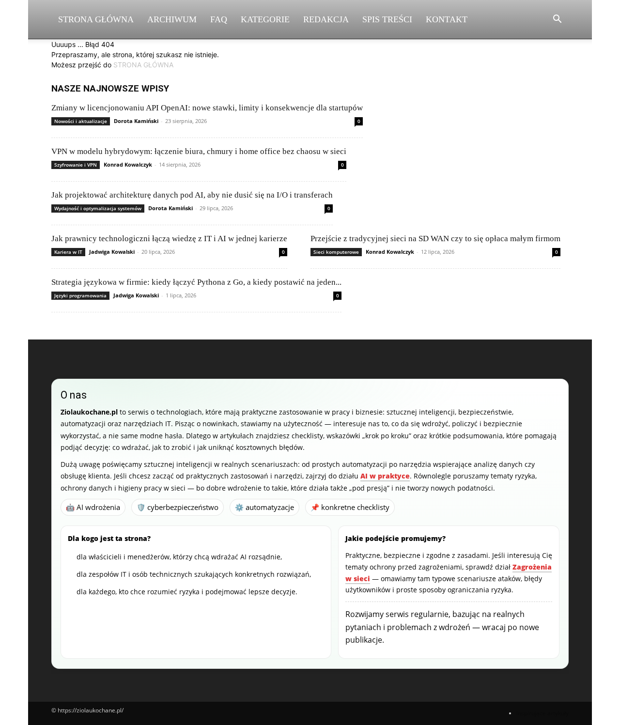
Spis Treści (387, 19)
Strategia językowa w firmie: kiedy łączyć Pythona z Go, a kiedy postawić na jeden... (196, 282)
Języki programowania (80, 295)
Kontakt (446, 19)
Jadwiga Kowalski (112, 251)
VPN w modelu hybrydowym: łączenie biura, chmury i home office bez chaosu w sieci (198, 151)
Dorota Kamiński (136, 120)
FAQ (218, 19)
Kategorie (265, 19)
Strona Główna (96, 19)
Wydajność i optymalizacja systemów (97, 208)
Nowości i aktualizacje (80, 121)
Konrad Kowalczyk (128, 164)
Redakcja (326, 19)
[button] (557, 20)
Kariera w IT (68, 251)
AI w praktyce (385, 475)
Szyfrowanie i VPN (75, 164)
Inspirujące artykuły (542, 713)
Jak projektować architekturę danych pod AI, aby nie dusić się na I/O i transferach (192, 195)
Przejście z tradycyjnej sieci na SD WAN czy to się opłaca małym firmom (435, 238)
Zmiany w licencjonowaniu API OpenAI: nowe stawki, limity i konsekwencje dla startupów (207, 107)
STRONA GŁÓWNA (143, 65)
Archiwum (172, 19)
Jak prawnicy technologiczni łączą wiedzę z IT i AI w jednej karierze (169, 238)
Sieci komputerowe (336, 251)
